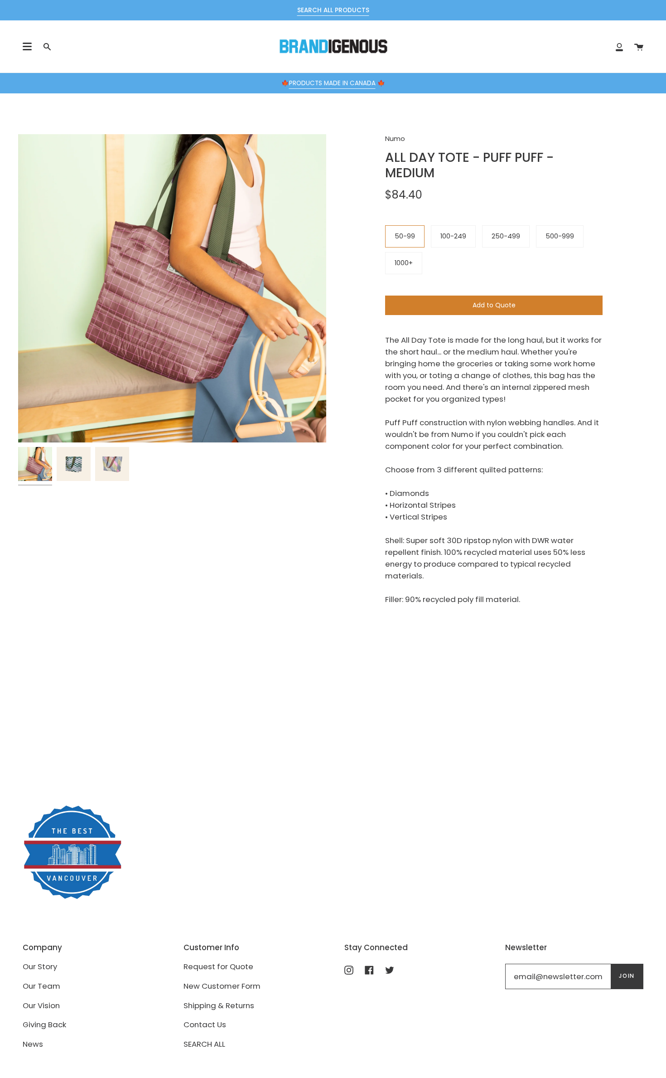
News (33, 1044)
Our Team (41, 986)
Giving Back (44, 1024)
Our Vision (41, 1005)
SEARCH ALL (204, 1044)
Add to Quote (494, 305)
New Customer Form (222, 986)
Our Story (40, 966)
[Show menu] (27, 46)
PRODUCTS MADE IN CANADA (332, 83)
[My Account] (619, 46)
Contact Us (204, 1024)
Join (627, 976)
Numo (395, 138)
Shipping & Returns (218, 1005)
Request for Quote (218, 966)
